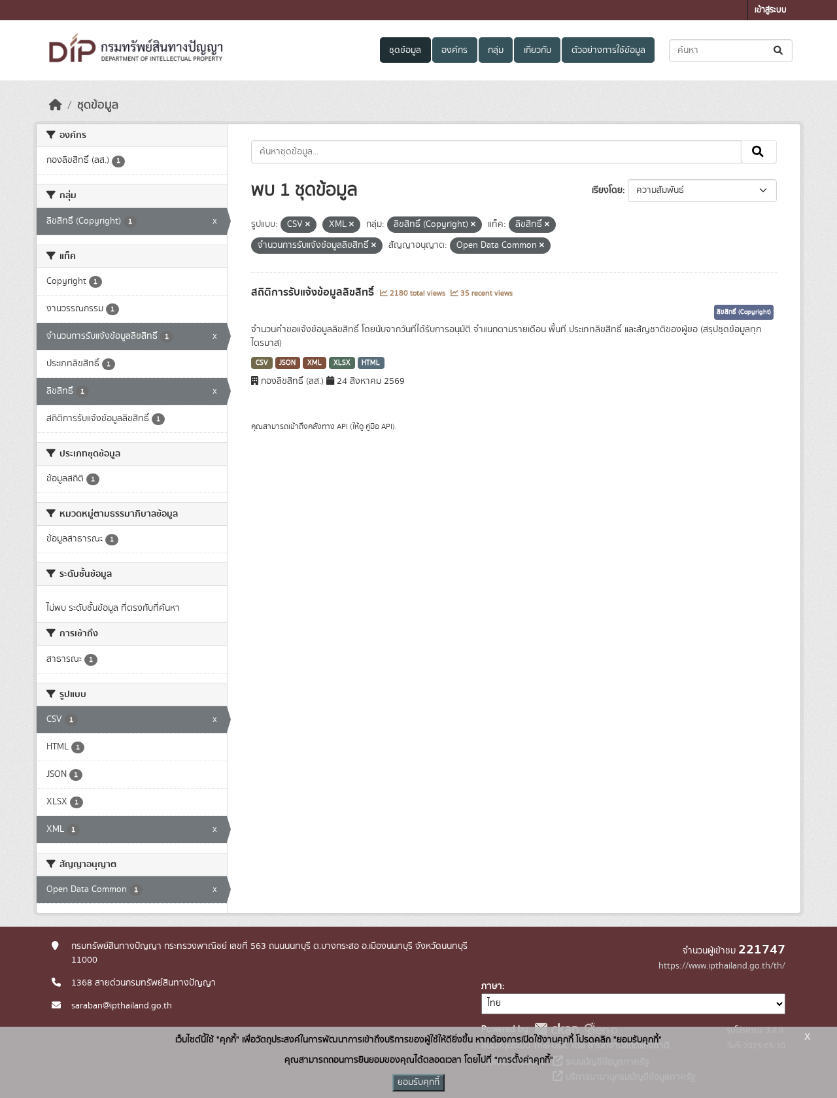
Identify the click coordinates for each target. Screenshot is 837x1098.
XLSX (341, 363)
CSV (262, 363)
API (342, 426)
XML (314, 363)
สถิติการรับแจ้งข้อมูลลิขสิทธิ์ (314, 292)
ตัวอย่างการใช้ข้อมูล (608, 50)
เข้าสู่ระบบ (771, 10)
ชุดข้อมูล (405, 50)
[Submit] (779, 50)
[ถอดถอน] (307, 225)
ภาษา (491, 986)
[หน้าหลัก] (55, 105)
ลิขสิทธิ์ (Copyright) (744, 312)
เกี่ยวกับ (537, 50)
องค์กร (454, 50)
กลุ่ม (496, 50)
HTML (371, 363)
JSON (287, 363)
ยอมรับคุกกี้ (418, 1082)
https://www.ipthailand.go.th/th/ (721, 965)
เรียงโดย (607, 190)
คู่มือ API (379, 426)
